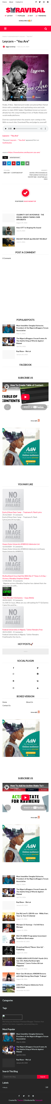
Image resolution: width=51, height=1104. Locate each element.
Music (25, 1087)
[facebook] (36, 2)
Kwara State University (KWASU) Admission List (21, 544)
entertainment (13, 36)
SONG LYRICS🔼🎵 (25, 21)
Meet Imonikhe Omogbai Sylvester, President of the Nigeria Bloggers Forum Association (32, 328)
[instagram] (43, 2)
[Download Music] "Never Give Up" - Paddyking (30, 948)
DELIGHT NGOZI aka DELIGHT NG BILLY (31, 239)
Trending (42, 16)
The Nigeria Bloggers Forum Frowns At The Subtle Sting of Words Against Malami (31, 340)
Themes (20, 1100)
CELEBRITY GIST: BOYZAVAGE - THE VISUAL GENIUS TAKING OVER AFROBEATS (30, 217)
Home (4, 2)
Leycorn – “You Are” (17, 140)
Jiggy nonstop (10, 47)
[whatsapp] (13, 673)
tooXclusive (7, 143)
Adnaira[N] (34, 420)
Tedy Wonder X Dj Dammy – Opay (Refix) (18, 598)
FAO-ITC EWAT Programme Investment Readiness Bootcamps (31, 937)
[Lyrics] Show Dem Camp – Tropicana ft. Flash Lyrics (22, 512)
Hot (31, 16)
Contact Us (19, 2)
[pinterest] (47, 2)
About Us (29, 702)
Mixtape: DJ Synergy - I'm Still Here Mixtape (30, 926)
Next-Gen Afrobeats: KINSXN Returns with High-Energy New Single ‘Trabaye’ (31, 975)
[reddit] (37, 673)
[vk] (37, 680)
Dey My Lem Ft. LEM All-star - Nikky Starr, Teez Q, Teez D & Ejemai (32, 914)
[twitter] (39, 2)
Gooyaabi (38, 1100)
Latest (10, 16)
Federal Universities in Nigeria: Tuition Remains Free (22, 630)
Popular (21, 16)
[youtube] (37, 688)
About (11, 2)
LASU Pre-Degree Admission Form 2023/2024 (29, 986)
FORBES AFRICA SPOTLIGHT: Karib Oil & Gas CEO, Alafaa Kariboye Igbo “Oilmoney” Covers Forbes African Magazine (32, 962)
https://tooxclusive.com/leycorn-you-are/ (24, 152)
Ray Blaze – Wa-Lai (23, 351)
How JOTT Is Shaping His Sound (28, 228)
